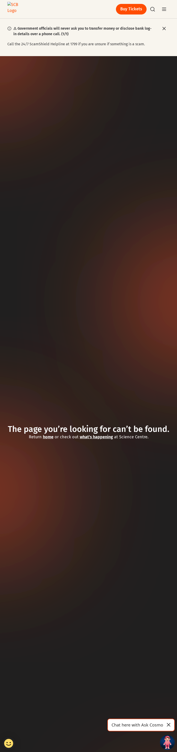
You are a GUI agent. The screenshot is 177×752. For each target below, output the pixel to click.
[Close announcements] (164, 28)
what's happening (96, 436)
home (48, 436)
